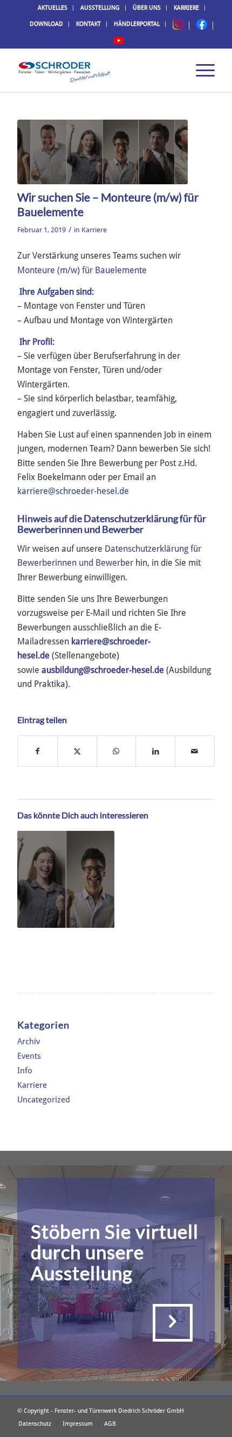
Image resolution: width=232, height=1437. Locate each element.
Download (46, 23)
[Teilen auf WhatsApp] (116, 751)
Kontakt (88, 23)
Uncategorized (43, 1100)
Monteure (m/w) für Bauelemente (82, 270)
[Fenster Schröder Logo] (96, 70)
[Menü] (200, 70)
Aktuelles (52, 7)
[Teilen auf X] (77, 751)
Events (29, 1056)
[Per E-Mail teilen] (194, 751)
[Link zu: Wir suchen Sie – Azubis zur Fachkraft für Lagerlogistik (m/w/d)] (65, 879)
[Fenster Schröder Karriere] (102, 152)
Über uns (147, 7)
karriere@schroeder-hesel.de (73, 491)
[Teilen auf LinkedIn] (155, 751)
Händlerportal (137, 23)
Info (24, 1070)
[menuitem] (52, 8)
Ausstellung (100, 7)
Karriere (186, 7)
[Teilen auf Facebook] (37, 751)
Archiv (28, 1041)
